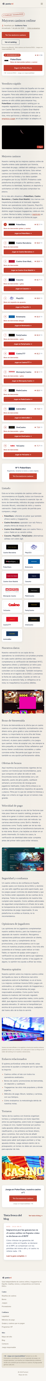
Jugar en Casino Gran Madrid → (23, 270)
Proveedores (6, 1306)
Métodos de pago (11, 1094)
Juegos (4, 1303)
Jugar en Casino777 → (23, 362)
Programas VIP (7, 1327)
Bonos (4, 1299)
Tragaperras (9, 1087)
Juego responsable (9, 1347)
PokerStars (15, 59)
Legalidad (5, 1316)
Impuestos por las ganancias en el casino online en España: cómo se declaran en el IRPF (23, 1232)
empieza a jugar (8, 118)
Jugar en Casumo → (23, 289)
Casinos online (10, 1074)
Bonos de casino (11, 1081)
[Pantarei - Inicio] (10, 4)
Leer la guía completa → (16, 1256)
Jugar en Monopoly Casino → (23, 381)
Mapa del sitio (7, 1337)
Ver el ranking (11, 42)
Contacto (5, 1344)
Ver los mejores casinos (15, 35)
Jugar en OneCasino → (23, 436)
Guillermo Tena (21, 25)
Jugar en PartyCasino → (23, 344)
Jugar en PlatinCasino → (23, 399)
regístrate (36, 214)
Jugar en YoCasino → (23, 455)
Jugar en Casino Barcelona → (23, 252)
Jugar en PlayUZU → (23, 307)
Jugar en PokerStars (23, 68)
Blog (3, 1340)
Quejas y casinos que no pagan (13, 1323)
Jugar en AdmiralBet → (23, 418)
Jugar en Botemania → (23, 325)
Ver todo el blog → (35, 1215)
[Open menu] (41, 3)
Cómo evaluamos (33, 28)
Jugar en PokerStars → (23, 233)
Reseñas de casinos (9, 1296)
